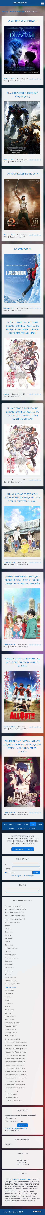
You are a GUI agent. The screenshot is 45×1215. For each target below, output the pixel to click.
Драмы (7, 942)
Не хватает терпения (15, 1121)
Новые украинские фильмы (15, 1071)
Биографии (9, 932)
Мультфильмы (10, 977)
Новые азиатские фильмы (15, 1058)
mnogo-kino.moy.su (21, 1179)
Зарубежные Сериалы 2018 (15, 909)
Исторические (10, 955)
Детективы (9, 945)
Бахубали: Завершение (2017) (22, 173)
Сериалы (8, 997)
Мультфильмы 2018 (12, 922)
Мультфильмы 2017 (12, 1023)
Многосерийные (11, 980)
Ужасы (7, 1006)
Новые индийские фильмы (15, 1062)
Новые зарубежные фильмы (15, 1042)
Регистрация (18, 849)
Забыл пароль (16, 876)
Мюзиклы (8, 971)
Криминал (9, 964)
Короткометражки (12, 958)
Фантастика (9, 1010)
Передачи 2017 (11, 1026)
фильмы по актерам (12, 1091)
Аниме (6, 394)
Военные (8, 935)
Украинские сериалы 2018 (15, 916)
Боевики (8, 929)
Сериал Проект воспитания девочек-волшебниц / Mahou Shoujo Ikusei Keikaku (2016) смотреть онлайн (22, 413)
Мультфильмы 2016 (12, 1039)
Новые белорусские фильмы (16, 1075)
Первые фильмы (11, 1097)
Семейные (9, 993)
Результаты (9, 1128)
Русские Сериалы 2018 (13, 906)
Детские (8, 951)
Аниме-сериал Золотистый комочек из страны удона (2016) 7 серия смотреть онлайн (22, 498)
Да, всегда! (11, 1118)
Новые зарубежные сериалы (16, 1045)
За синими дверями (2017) (22, 20)
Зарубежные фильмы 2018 (15, 919)
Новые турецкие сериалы (15, 1068)
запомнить (11, 873)
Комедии (8, 961)
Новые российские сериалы (15, 1052)
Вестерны (8, 938)
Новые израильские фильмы (16, 1078)
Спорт (7, 1000)
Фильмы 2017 (9, 79)
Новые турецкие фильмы (14, 1065)
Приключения (10, 987)
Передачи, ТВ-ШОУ (12, 984)
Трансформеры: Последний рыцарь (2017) (22, 95)
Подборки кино (11, 1094)
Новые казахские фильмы (15, 1055)
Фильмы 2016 (10, 1036)
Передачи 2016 (11, 1032)
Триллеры (9, 1003)
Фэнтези (8, 1013)
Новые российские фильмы (15, 1049)
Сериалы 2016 (9, 562)
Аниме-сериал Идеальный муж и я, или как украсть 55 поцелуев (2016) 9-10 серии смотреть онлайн (22, 746)
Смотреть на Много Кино (14, 1100)
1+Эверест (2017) (22, 249)
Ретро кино (9, 990)
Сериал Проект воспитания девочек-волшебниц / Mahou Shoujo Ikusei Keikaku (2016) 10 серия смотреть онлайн (22, 327)
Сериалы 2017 (10, 1016)
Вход (30, 849)
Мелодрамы (9, 968)
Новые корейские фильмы (15, 1084)
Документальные (11, 948)
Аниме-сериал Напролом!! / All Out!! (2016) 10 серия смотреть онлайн (22, 662)
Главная (5, 11)
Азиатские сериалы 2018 (14, 912)
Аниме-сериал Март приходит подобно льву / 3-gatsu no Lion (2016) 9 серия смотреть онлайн (22, 580)
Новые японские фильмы (14, 1081)
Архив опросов (21, 1128)
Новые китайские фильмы (15, 1088)
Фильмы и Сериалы (17, 11)
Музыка (8, 974)
